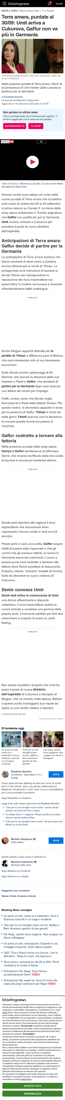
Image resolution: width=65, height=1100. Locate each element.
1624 (4, 1012)
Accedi (59, 3)
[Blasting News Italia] (19, 4)
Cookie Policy (25, 1079)
